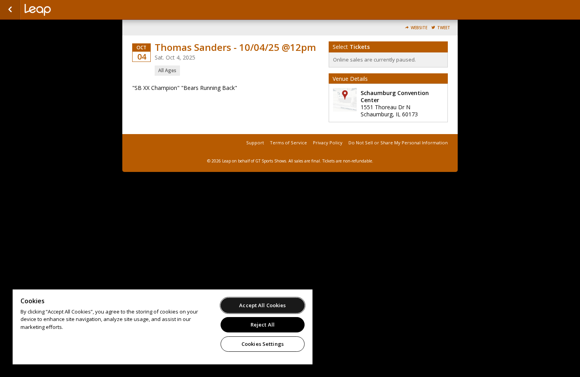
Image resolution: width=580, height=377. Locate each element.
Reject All (263, 324)
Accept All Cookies (262, 305)
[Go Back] (10, 10)
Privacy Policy (327, 143)
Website (419, 27)
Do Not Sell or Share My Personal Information (398, 143)
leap (63, 10)
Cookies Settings (262, 343)
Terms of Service (288, 143)
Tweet (443, 27)
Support (255, 143)
